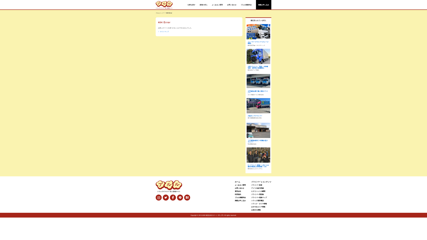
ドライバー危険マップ (259, 197)
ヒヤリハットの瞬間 (258, 191)
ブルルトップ (160, 13)
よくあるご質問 (217, 5)
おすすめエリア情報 (258, 207)
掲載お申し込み (263, 5)
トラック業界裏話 (257, 200)
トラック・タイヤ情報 (259, 203)
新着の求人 (203, 5)
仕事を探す (191, 5)
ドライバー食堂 (256, 185)
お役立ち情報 (256, 210)
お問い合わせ (231, 5)
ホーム (237, 181)
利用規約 (238, 194)
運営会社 (238, 191)
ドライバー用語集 (257, 194)
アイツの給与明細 (257, 188)
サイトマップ (164, 32)
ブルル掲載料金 (246, 5)
